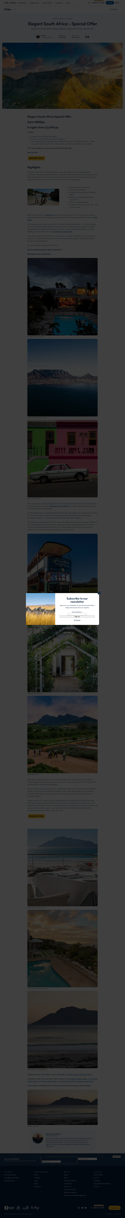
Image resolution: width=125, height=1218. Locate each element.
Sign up (77, 616)
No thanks (77, 620)
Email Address (77, 612)
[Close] (99, 593)
